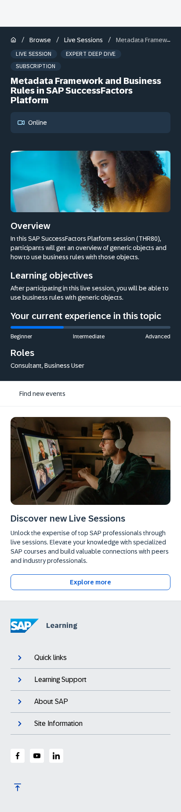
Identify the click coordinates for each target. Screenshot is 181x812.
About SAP (51, 701)
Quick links (50, 657)
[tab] (42, 394)
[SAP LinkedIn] (56, 756)
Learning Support (60, 679)
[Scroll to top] (18, 787)
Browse (40, 40)
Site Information (58, 723)
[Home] (13, 40)
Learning (61, 625)
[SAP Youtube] (37, 756)
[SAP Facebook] (18, 756)
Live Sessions (83, 40)
